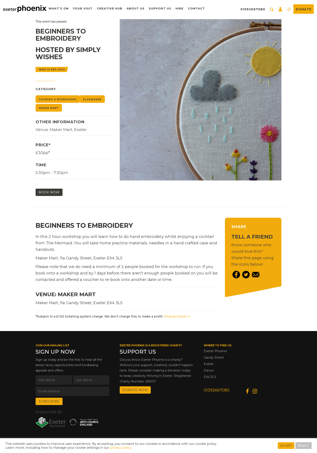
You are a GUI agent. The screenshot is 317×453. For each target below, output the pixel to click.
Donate (303, 9)
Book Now (49, 192)
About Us (135, 8)
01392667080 (252, 9)
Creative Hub (109, 8)
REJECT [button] (303, 446)
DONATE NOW (135, 390)
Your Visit (83, 8)
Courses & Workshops (58, 99)
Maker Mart (49, 107)
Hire (180, 8)
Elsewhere (92, 99)
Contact (196, 8)
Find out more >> (177, 316)
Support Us (160, 8)
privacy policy (121, 448)
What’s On (59, 8)
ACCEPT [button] (286, 445)
